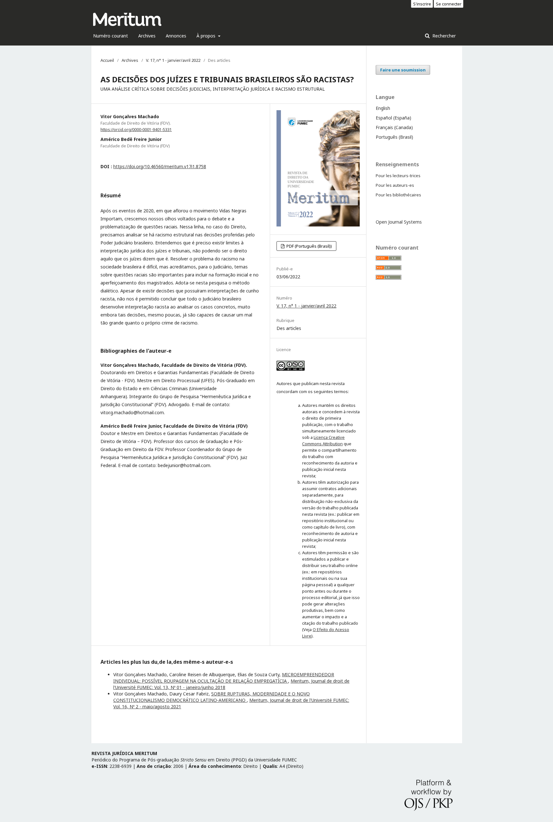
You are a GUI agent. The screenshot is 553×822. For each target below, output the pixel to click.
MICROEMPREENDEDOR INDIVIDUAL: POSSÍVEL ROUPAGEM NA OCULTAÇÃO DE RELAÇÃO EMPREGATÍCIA (223, 677)
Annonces (176, 36)
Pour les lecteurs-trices (398, 175)
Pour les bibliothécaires (398, 195)
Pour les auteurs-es (395, 185)
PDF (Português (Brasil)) (308, 246)
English (383, 108)
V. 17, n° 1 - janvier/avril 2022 (173, 60)
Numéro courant (110, 36)
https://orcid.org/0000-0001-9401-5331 (136, 129)
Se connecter (448, 4)
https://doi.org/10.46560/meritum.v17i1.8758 (159, 166)
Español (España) (393, 118)
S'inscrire (422, 4)
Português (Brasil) (394, 137)
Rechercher (443, 36)
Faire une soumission (403, 70)
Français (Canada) (394, 127)
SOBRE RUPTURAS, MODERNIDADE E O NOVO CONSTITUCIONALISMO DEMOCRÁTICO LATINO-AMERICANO (211, 697)
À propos (206, 36)
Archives (147, 36)
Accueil (107, 60)
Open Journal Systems (399, 222)
